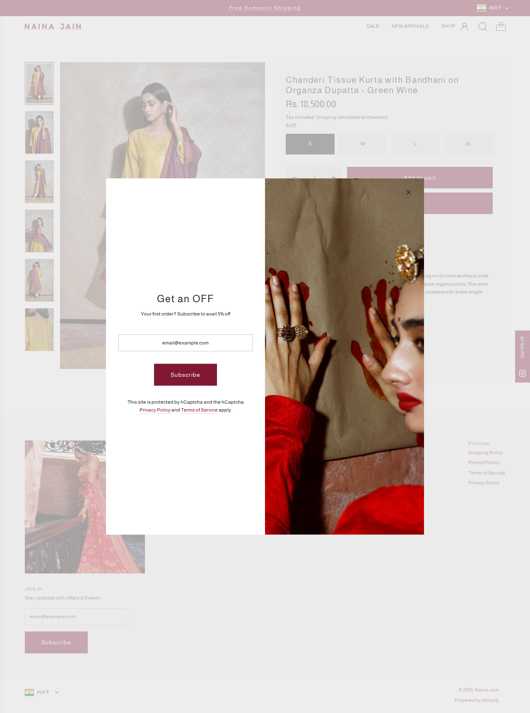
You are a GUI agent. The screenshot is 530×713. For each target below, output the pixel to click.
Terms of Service (199, 409)
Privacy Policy (155, 409)
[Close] (409, 192)
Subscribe (185, 374)
